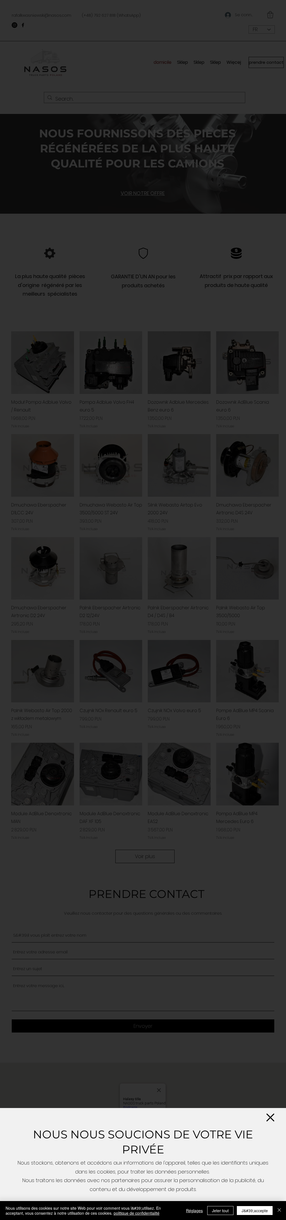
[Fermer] (279, 1211)
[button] (270, 1117)
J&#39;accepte (255, 1210)
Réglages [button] (194, 1210)
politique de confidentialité (136, 1213)
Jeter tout (220, 1210)
